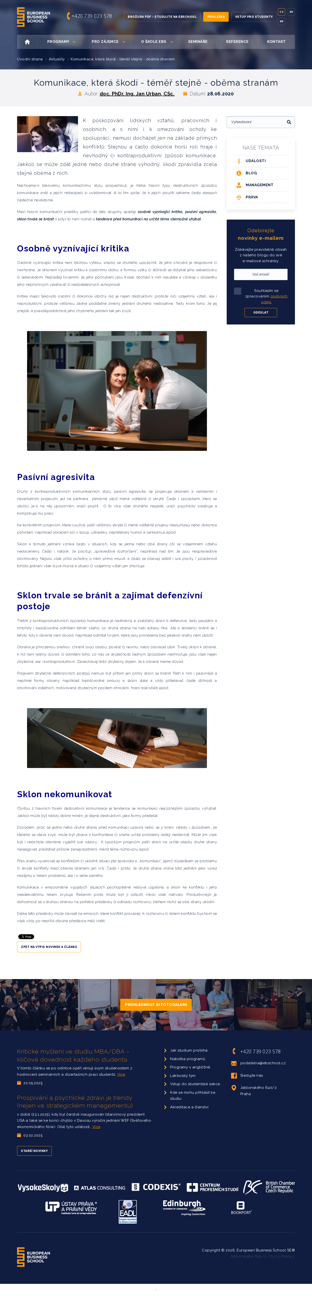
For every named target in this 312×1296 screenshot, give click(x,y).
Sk (291, 11)
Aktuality (57, 59)
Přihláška (216, 17)
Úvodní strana (30, 59)
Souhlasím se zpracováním (266, 296)
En (281, 21)
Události (256, 161)
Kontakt (276, 41)
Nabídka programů (187, 1059)
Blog (251, 173)
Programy (58, 41)
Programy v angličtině (190, 1067)
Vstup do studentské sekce (195, 1084)
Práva (252, 197)
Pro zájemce (105, 41)
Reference (237, 41)
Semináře (198, 41)
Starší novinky (34, 1151)
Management (259, 185)
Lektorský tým (183, 1076)
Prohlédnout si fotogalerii (156, 1004)
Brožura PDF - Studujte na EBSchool (162, 17)
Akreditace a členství (189, 1107)
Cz (281, 11)
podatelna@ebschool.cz (263, 1063)
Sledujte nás (251, 1075)
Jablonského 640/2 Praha (258, 1090)
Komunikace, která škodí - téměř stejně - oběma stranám (123, 59)
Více (121, 1074)
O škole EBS (153, 41)
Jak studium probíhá (189, 1050)
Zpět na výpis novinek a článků (49, 947)
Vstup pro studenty (254, 17)
